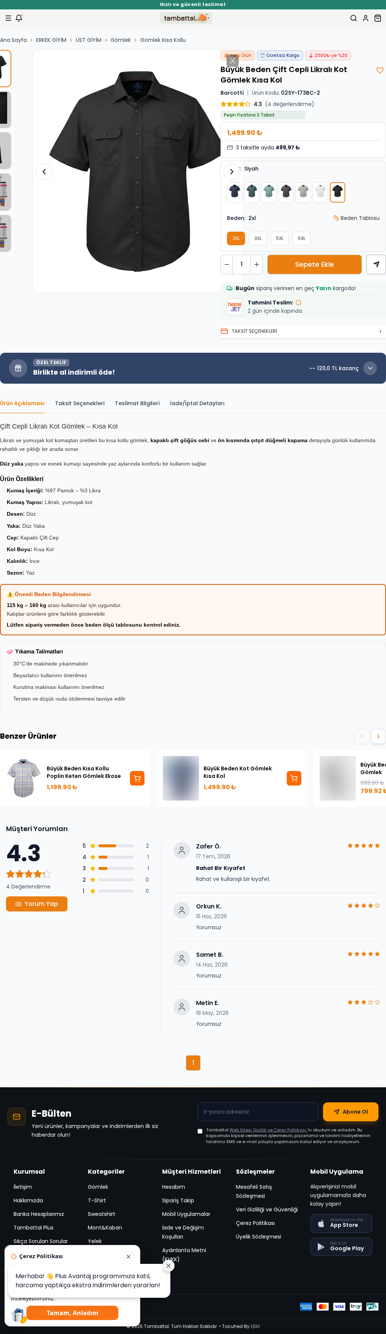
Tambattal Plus (34, 1227)
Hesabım (173, 1187)
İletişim (23, 1187)
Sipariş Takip (178, 1200)
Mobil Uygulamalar (186, 1214)
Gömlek (120, 40)
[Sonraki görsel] (232, 171)
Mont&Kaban (105, 1227)
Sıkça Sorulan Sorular (41, 1241)
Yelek (95, 1241)
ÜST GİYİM (88, 40)
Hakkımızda (28, 1200)
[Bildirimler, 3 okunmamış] (18, 18)
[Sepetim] (377, 18)
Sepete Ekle (314, 264)
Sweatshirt (101, 1214)
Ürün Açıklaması (22, 403)
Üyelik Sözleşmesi (258, 1236)
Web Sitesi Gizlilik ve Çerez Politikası (268, 1130)
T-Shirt (97, 1200)
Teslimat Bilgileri (137, 403)
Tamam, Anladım (72, 1313)
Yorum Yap (41, 903)
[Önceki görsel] (44, 171)
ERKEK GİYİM (51, 40)
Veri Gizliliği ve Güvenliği (267, 1209)
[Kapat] (128, 1256)
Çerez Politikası (255, 1223)
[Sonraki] (378, 736)
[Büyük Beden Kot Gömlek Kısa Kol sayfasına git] (294, 778)
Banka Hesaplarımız (39, 1214)
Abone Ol (355, 1112)
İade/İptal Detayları (197, 403)
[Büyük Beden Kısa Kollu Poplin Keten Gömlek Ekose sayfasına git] (137, 778)
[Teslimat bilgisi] (298, 302)
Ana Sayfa (13, 40)
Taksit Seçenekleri (79, 403)
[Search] (353, 18)
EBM (255, 1326)
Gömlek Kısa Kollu (163, 40)
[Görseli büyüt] (233, 61)
